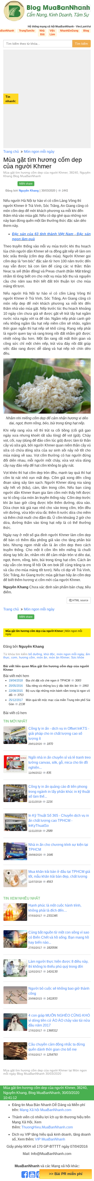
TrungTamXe (27, 30)
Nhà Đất (42, 32)
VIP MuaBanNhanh (50, 1139)
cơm (14, 657)
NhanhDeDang (69, 30)
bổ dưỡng (35, 654)
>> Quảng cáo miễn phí (65, 1174)
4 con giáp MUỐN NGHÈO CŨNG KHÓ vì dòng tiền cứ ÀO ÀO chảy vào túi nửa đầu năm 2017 (59, 1020)
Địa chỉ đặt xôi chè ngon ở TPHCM (48, 680)
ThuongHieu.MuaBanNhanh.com (47, 1127)
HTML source (80, 600)
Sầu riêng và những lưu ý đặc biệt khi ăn (52, 685)
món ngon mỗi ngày (70, 654)
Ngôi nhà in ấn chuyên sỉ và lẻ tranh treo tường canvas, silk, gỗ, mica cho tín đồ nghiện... (59, 762)
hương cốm (27, 657)
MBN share (26, 183)
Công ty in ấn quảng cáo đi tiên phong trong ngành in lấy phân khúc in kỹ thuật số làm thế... (59, 792)
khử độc (49, 654)
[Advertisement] (47, 99)
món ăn (42, 657)
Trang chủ (11, 151)
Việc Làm (52, 32)
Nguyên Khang (29, 190)
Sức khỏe (77, 657)
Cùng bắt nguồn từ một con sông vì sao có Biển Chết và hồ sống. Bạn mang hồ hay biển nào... (58, 937)
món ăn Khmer (59, 657)
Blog (86, 30)
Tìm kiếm (81, 43)
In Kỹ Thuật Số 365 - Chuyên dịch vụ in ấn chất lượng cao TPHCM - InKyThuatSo (58, 820)
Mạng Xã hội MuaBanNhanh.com (45, 1110)
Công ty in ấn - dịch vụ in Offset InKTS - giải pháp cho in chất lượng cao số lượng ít (58, 733)
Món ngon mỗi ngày (39, 151)
